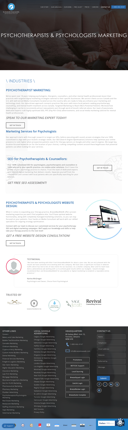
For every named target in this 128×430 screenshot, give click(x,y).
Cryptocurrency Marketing (12, 349)
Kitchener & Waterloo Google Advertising (45, 359)
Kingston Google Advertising (45, 355)
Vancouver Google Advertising (45, 400)
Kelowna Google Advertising (44, 352)
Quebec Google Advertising (44, 385)
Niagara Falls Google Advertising (46, 379)
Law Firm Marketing (10, 374)
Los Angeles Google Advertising (46, 366)
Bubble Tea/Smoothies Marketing (15, 340)
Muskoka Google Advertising (45, 372)
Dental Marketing (9, 356)
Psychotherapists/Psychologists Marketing (14, 396)
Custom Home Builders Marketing (15, 353)
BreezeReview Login (77, 389)
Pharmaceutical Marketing (12, 386)
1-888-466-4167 (118, 7)
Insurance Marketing (10, 371)
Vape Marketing (8, 410)
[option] (23, 425)
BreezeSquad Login (77, 377)
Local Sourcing (77, 371)
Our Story (44, 7)
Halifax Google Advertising (44, 346)
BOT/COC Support (77, 366)
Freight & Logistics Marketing (13, 362)
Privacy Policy (39, 412)
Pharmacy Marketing (10, 389)
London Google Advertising (44, 363)
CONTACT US (105, 7)
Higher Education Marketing (13, 368)
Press (87, 7)
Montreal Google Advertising (45, 369)
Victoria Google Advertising (44, 403)
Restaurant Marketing (10, 404)
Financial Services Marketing (13, 359)
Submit (103, 378)
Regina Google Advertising (44, 388)
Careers (95, 7)
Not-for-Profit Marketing (11, 383)
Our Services (56, 7)
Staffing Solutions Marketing (13, 407)
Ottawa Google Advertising (44, 382)
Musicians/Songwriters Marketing (15, 380)
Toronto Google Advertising (44, 397)
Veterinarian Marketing (11, 413)
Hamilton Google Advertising (45, 349)
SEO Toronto (39, 409)
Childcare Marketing (10, 346)
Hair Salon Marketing (10, 365)
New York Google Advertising (45, 375)
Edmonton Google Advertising (45, 343)
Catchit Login (77, 383)
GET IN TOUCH (15, 125)
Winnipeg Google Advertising (45, 406)
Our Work (68, 7)
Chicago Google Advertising (44, 340)
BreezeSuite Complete (77, 395)
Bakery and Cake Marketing (12, 337)
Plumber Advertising (10, 392)
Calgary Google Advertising (44, 337)
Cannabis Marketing (10, 343)
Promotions (77, 360)
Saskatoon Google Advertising (45, 391)
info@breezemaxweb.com (80, 351)
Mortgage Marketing (10, 377)
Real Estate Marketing (10, 401)
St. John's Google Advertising (45, 394)
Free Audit (78, 7)
